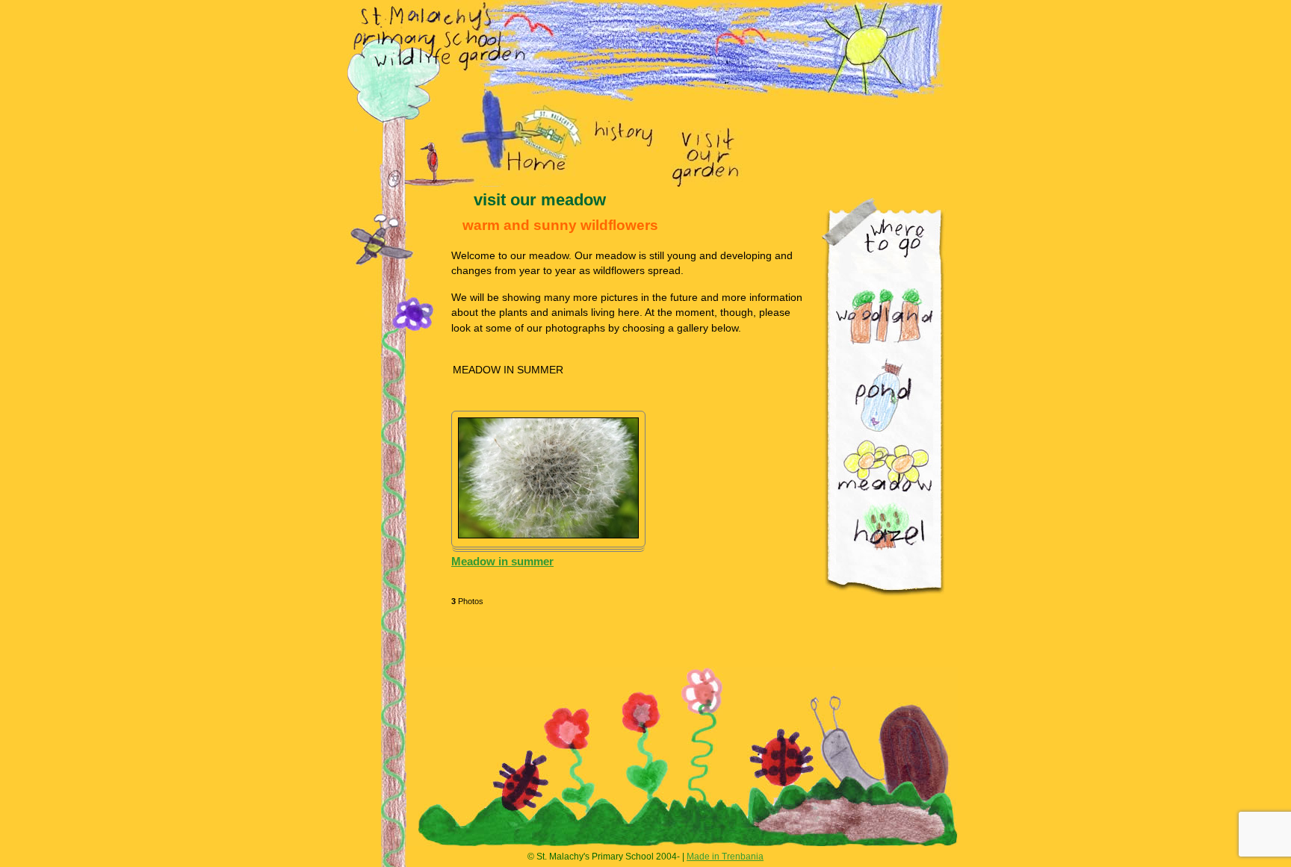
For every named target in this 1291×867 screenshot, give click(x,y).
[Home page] (532, 148)
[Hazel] (889, 527)
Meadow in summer (502, 561)
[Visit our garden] (706, 155)
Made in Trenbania (725, 856)
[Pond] (883, 395)
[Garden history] (623, 134)
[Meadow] (884, 468)
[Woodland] (884, 315)
